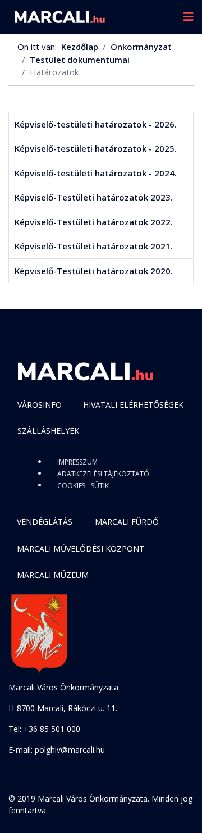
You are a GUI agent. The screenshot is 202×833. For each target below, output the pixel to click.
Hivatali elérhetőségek (133, 404)
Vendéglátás (44, 521)
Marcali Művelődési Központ (80, 548)
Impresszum (77, 462)
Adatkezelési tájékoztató (103, 474)
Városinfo (39, 404)
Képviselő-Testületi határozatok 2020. (94, 270)
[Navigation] (188, 17)
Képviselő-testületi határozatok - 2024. (96, 173)
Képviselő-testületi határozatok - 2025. (96, 148)
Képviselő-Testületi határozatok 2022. (94, 221)
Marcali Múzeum (53, 575)
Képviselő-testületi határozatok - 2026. (96, 124)
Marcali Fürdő (127, 521)
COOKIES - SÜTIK (83, 485)
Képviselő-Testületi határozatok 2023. (94, 197)
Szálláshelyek (48, 430)
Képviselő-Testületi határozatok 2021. (94, 246)
